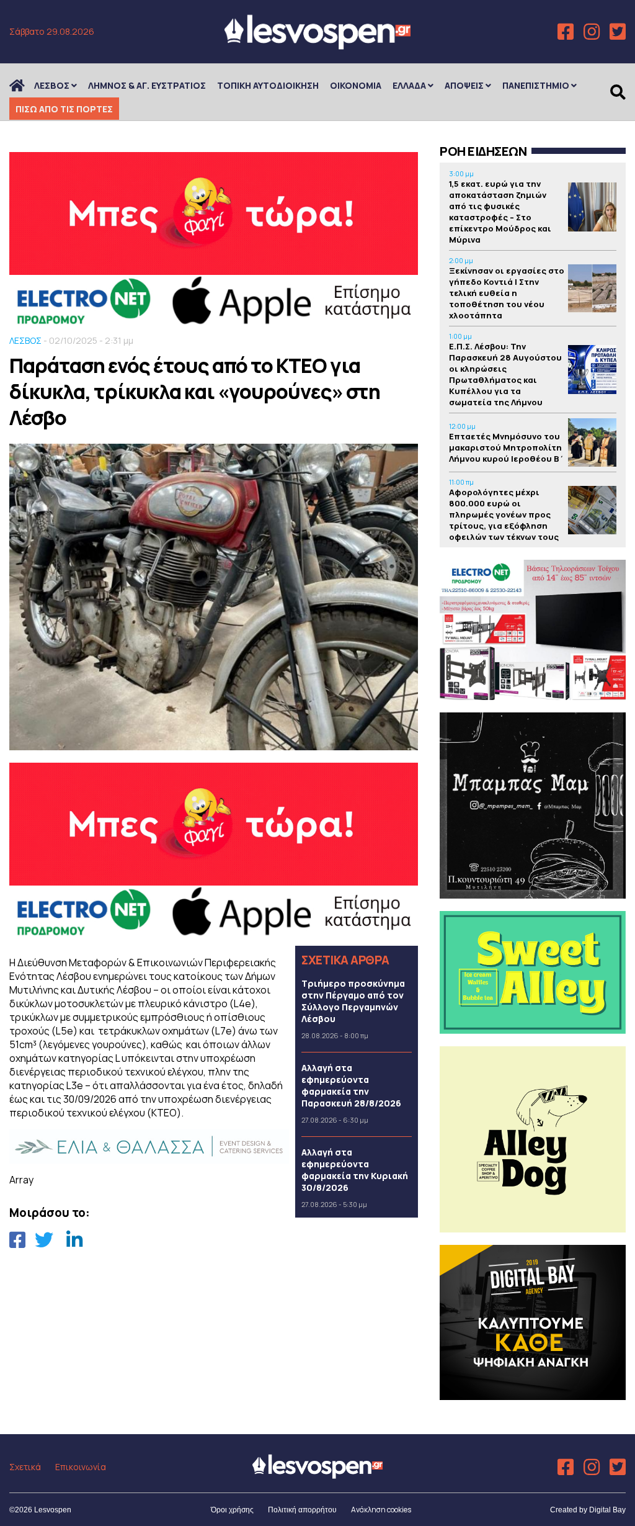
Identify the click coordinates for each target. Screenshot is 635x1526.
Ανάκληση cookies (381, 1509)
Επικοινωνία (80, 1467)
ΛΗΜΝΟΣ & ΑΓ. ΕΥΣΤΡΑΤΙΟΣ (147, 85)
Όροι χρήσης (232, 1510)
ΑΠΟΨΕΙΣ (464, 85)
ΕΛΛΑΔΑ (409, 85)
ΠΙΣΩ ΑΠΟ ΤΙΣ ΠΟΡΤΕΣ (64, 109)
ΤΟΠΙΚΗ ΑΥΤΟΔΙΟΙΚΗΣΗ (268, 85)
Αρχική (24, 85)
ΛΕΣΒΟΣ (51, 85)
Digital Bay (607, 1510)
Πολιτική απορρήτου (302, 1510)
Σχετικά (25, 1467)
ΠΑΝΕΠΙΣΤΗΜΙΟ (535, 85)
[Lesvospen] (317, 45)
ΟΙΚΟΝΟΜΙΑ (355, 85)
